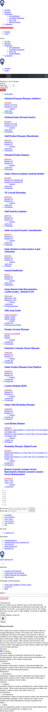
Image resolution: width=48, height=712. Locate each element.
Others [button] (2, 703)
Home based (10, 546)
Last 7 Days (8, 519)
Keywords (3, 508)
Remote (9, 548)
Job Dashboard (14, 16)
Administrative (10, 540)
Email (3, 593)
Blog (6, 589)
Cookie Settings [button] (5, 615)
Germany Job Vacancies (12, 571)
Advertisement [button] (5, 692)
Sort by (2, 83)
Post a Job (12, 20)
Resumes (7, 12)
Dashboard (8, 14)
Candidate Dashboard (16, 18)
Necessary (6, 651)
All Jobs (7, 10)
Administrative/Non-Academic (16, 542)
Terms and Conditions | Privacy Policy (17, 585)
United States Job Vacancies (14, 573)
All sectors (9, 544)
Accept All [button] (15, 615)
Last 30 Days (9, 523)
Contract (9, 533)
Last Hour (8, 515)
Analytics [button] (3, 682)
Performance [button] (4, 672)
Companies (8, 24)
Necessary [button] (3, 649)
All (5, 525)
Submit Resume (14, 22)
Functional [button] (3, 661)
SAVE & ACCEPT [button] (7, 711)
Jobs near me (9, 577)
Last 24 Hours (9, 517)
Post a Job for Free (6, 28)
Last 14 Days (9, 521)
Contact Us (8, 587)
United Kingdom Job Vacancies (15, 575)
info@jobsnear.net (6, 559)
